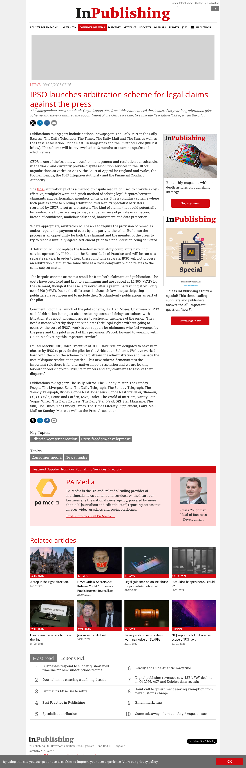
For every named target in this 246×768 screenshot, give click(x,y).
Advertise (214, 2)
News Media (69, 27)
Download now (190, 321)
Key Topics (130, 27)
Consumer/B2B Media (92, 27)
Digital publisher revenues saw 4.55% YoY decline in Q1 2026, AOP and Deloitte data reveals (173, 679)
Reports (174, 27)
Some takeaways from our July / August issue (171, 713)
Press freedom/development (106, 438)
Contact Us (200, 2)
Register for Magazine (44, 27)
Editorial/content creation (54, 438)
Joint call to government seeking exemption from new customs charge (174, 691)
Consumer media (47, 457)
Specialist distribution (60, 713)
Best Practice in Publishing (64, 702)
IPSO (40, 189)
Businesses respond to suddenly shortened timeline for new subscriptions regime (76, 668)
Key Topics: (40, 432)
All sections (203, 27)
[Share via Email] (54, 123)
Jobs (184, 27)
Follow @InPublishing (204, 741)
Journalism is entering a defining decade (74, 679)
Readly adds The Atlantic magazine (163, 668)
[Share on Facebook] (47, 123)
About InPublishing (182, 2)
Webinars (160, 27)
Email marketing (148, 702)
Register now (190, 203)
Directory (114, 27)
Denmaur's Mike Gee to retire (65, 691)
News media (76, 457)
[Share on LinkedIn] (40, 123)
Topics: (36, 450)
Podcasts (145, 27)
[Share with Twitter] (33, 123)
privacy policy (147, 762)
